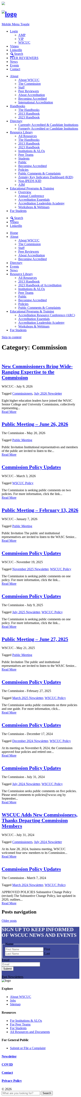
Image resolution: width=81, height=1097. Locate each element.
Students (23, 158)
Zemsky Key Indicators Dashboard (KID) (45, 177)
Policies (23, 169)
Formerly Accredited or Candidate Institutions (48, 128)
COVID (7, 1064)
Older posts (9, 920)
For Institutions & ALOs (26, 1020)
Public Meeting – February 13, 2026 (40, 510)
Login (14, 31)
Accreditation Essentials (34, 199)
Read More (9, 412)
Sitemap (15, 1004)
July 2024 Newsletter (26, 784)
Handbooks (17, 106)
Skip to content (11, 337)
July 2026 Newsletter (48, 393)
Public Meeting (22, 440)
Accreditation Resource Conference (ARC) (46, 315)
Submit (7, 968)
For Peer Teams (20, 1024)
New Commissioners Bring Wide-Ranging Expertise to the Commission (37, 372)
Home (14, 233)
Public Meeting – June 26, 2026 (35, 424)
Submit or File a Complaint (27, 1048)
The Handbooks (28, 110)
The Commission (29, 83)
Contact (15, 69)
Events (14, 65)
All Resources (27, 136)
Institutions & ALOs (31, 151)
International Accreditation (35, 102)
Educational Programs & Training (32, 188)
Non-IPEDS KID (29, 181)
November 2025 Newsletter (30, 569)
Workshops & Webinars (33, 207)
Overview (24, 192)
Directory (16, 121)
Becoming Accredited (32, 98)
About (14, 76)
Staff (21, 87)
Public (22, 162)
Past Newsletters (12, 977)
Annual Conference (31, 196)
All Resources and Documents (30, 1032)
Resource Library (21, 132)
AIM (21, 184)
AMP (22, 35)
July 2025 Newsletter (26, 612)
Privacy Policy (12, 1080)
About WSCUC (28, 80)
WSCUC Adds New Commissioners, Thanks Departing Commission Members (39, 820)
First (47, 949)
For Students (18, 211)
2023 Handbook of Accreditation (39, 285)
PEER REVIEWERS (24, 58)
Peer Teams (25, 154)
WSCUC (24, 42)
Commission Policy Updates (31, 467)
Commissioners (22, 393)
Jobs (13, 1000)
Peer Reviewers (28, 91)
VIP (21, 39)
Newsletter (9, 1056)
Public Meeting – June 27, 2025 (35, 639)
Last (47, 953)
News (14, 61)
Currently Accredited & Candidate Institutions (48, 125)
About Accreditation (31, 95)
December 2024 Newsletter (30, 741)
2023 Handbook (29, 117)
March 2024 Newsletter (27, 885)
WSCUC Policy (22, 483)
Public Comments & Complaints (39, 173)
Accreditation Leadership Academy (41, 203)
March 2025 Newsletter (27, 698)
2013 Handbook (29, 113)
